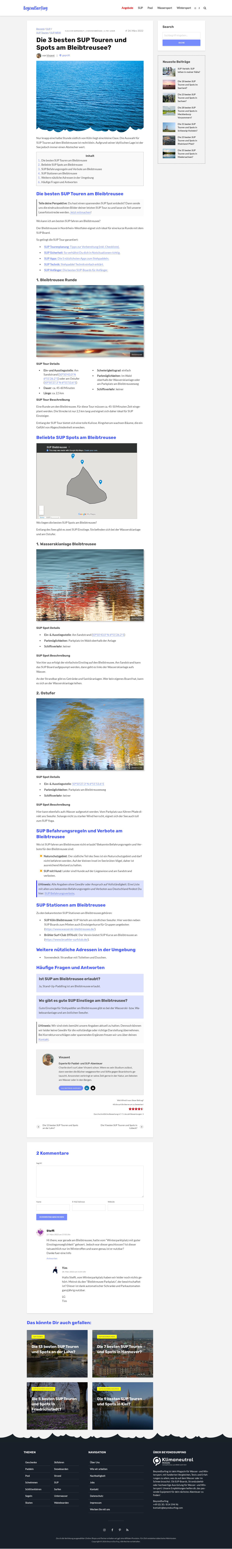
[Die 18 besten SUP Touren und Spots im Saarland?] (169, 84)
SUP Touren (42, 32)
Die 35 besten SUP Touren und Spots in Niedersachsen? (187, 153)
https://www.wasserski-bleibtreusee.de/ (70, 929)
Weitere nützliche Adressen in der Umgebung (66, 177)
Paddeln (29, 1469)
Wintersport (184, 7)
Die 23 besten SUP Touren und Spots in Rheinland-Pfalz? (187, 140)
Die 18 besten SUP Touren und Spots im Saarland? (188, 84)
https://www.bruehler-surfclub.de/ (66, 939)
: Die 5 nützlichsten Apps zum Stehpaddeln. (76, 258)
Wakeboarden (61, 1502)
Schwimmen (31, 1482)
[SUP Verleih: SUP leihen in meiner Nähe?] (169, 71)
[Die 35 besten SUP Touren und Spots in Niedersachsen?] (169, 153)
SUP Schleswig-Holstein (43, 1389)
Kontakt (44, 1039)
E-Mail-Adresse (78, 1202)
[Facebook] (112, 1530)
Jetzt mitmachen (80, 212)
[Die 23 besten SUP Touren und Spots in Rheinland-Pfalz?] (169, 140)
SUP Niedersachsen (107, 1337)
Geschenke (31, 1462)
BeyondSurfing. (113, 1541)
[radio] (130, 1109)
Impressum (95, 1502)
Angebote (127, 7)
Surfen (57, 1489)
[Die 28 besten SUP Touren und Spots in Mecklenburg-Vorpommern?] (169, 110)
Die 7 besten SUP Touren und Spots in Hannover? (119, 1349)
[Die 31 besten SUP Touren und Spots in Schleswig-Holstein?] (169, 127)
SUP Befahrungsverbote (59, 893)
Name (38, 1202)
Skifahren (59, 1462)
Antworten (52, 1258)
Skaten (29, 1502)
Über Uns (95, 1462)
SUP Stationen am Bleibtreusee (57, 173)
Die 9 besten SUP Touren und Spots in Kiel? (119, 1401)
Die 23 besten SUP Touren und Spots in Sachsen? (187, 97)
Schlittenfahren (33, 1489)
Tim (64, 1268)
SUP (140, 7)
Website (111, 1202)
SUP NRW (55, 32)
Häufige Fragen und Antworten (57, 182)
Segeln (28, 1495)
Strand (57, 1475)
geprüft (66, 55)
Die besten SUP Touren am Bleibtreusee (62, 160)
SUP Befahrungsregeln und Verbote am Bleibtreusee (70, 169)
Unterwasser (61, 1495)
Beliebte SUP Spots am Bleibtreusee (60, 164)
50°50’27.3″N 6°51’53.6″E (60, 382)
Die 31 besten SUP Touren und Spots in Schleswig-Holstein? (187, 127)
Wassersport (164, 7)
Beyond (40, 28)
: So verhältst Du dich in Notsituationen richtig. (82, 252)
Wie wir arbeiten (98, 1469)
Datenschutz (96, 1495)
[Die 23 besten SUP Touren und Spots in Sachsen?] (169, 97)
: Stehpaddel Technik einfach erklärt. (74, 264)
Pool (150, 7)
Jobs (92, 1482)
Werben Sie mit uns (100, 1509)
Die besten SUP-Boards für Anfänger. (76, 270)
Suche (181, 42)
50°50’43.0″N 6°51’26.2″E (108, 634)
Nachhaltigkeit (97, 1475)
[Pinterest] (119, 1530)
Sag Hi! (39, 1163)
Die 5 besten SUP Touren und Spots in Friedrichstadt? (54, 1404)
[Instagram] (104, 1530)
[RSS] (127, 1530)
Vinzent (51, 55)
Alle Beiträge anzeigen (71, 1088)
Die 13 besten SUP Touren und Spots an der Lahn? (55, 1349)
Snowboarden (61, 1469)
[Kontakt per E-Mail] (93, 1088)
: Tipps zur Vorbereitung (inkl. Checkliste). (81, 246)
